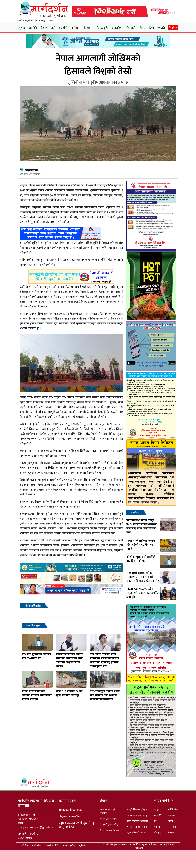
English (173, 27)
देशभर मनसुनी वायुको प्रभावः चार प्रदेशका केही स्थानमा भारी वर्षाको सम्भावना (105, 695)
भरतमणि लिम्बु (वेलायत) (137, 827)
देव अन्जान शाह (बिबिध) (109, 830)
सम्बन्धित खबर (33, 626)
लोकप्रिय (135, 513)
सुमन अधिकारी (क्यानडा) (137, 833)
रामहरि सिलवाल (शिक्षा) (137, 810)
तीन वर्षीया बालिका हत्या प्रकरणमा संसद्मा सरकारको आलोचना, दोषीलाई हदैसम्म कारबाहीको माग (104, 660)
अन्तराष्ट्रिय (117, 28)
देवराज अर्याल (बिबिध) (109, 819)
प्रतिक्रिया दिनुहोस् (32, 606)
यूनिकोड (82, 846)
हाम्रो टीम (24, 846)
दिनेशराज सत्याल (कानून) (137, 815)
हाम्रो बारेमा (36, 846)
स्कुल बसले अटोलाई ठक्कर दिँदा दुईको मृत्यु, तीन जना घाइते (140, 544)
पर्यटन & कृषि (101, 28)
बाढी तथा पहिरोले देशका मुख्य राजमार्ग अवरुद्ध (69, 693)
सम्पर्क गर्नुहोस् (69, 846)
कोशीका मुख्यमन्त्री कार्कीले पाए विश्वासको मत (36, 656)
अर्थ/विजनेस (173, 810)
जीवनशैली (130, 28)
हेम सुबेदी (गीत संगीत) (109, 825)
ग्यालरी (161, 28)
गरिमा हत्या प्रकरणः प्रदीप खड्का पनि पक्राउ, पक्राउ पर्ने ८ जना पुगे (142, 593)
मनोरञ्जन (75, 28)
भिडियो (170, 821)
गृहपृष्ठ (22, 28)
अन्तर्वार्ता (63, 28)
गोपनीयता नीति (52, 846)
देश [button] (43, 28)
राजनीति (33, 28)
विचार (142, 28)
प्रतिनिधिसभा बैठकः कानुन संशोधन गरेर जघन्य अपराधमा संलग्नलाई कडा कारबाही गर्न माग (141, 526)
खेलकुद (87, 28)
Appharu (139, 848)
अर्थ (53, 28)
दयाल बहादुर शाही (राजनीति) (107, 811)
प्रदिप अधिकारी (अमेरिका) (137, 821)
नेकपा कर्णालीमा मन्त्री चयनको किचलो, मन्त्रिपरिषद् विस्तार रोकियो (37, 695)
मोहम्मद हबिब (31, 170)
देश (155, 821)
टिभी (151, 28)
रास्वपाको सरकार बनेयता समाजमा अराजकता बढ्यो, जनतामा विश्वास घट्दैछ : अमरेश (70, 660)
